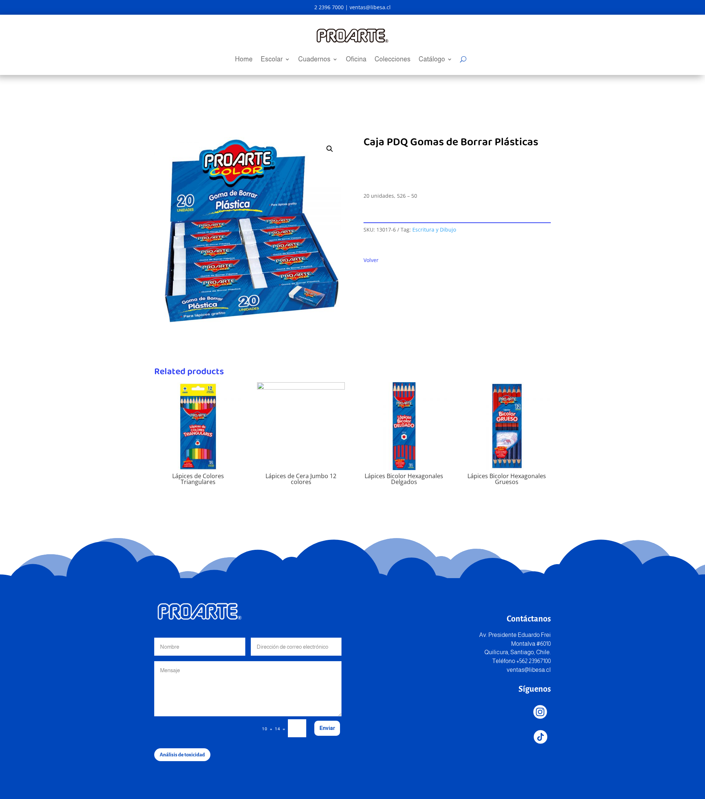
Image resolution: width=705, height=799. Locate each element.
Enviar (327, 728)
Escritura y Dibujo (434, 229)
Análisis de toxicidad (182, 754)
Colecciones (393, 60)
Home (244, 60)
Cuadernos (314, 60)
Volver (371, 260)
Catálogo (432, 60)
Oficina (356, 60)
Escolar (272, 60)
